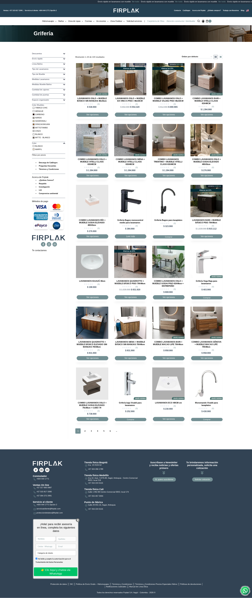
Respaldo (42, 184)
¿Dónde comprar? (214, 10)
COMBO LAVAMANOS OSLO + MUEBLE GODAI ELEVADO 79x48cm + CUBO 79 (92, 405)
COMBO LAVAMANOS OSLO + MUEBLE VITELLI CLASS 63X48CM (92, 161)
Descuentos (37, 53)
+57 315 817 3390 (12, 10)
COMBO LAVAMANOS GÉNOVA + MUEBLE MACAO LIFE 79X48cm (206, 344)
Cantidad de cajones (40, 90)
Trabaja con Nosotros (231, 10)
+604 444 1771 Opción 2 (41, 10)
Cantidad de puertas (40, 95)
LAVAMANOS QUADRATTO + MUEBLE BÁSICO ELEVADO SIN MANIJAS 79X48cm (92, 344)
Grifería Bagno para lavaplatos (168, 220)
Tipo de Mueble (38, 74)
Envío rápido (37, 59)
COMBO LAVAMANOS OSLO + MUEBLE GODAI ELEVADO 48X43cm (206, 161)
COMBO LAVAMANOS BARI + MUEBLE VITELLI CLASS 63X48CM (206, 100)
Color (34, 143)
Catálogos (186, 10)
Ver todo (117, 2)
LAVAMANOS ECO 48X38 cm (168, 403)
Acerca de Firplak (199, 10)
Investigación (44, 187)
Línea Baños (37, 64)
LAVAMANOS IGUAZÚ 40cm (92, 281)
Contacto (177, 10)
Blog (242, 10)
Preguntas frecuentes (47, 166)
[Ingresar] (203, 21)
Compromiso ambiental (48, 193)
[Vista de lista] (221, 57)
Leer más (130, 236)
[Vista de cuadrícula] (216, 57)
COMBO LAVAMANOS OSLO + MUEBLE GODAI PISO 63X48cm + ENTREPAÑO (168, 283)
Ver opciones (92, 114)
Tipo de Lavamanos (40, 69)
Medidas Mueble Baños (42, 84)
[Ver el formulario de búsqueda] (198, 21)
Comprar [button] (168, 237)
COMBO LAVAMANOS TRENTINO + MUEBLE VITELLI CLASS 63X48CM (168, 161)
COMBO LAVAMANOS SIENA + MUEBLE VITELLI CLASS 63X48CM (130, 161)
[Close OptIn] (77, 520)
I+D (40, 190)
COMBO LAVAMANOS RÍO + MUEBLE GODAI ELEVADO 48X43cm (92, 222)
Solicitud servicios (134, 21)
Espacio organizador (40, 100)
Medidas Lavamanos (40, 79)
